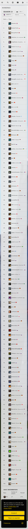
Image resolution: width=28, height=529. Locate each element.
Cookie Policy (12, 506)
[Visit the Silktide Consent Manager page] (22, 523)
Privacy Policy (8, 508)
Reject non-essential (14, 518)
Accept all (14, 513)
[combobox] (20, 14)
